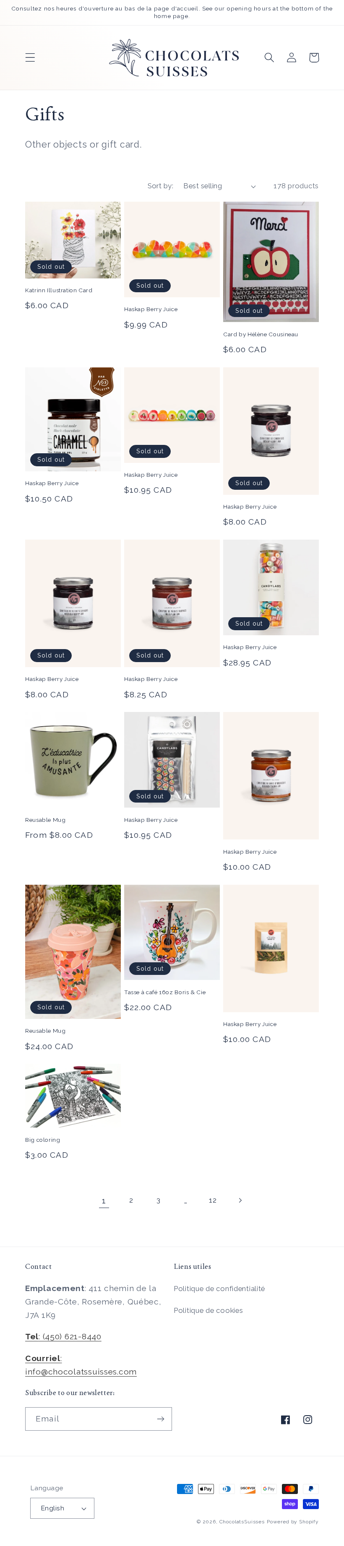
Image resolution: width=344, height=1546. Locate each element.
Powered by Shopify (293, 1522)
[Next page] (240, 1201)
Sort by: (161, 186)
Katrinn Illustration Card (59, 290)
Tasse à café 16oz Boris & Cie (165, 992)
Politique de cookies (208, 1310)
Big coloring (42, 1139)
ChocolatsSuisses (242, 1522)
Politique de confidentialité (219, 1288)
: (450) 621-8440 (63, 1336)
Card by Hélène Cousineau (260, 334)
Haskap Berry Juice (150, 309)
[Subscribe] (160, 1419)
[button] (30, 58)
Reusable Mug (45, 819)
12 (212, 1200)
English (52, 1508)
